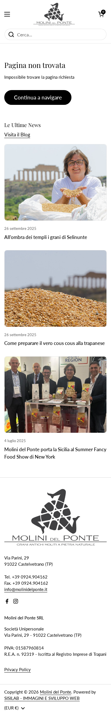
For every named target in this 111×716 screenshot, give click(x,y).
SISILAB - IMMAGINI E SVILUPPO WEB (42, 698)
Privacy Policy (17, 669)
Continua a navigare (38, 97)
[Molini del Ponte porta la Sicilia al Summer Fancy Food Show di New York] (55, 394)
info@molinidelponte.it (25, 589)
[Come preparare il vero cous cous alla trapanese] (55, 288)
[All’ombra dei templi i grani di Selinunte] (55, 182)
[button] (101, 14)
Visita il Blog (17, 135)
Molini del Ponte (55, 691)
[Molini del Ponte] (54, 14)
